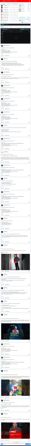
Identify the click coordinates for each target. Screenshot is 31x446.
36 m (4, 46)
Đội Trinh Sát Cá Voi (6, 45)
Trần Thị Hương (23, 5)
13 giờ (4, 358)
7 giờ (4, 192)
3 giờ (4, 99)
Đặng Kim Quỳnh (23, 11)
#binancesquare (3, 185)
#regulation (10, 185)
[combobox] (10, 1)
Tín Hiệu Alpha (6, 151)
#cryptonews (7, 185)
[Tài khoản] (29, 1)
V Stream (5, 314)
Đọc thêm (2, 67)
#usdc (9, 294)
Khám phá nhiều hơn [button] (3, 444)
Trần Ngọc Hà (22, 8)
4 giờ (4, 126)
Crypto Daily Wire (6, 400)
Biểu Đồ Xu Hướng (22, 29)
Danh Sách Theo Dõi (27, 29)
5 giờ (4, 139)
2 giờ (4, 86)
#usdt (11, 294)
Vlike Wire (5, 58)
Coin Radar (5, 125)
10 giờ (4, 275)
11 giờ (4, 315)
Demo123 (22, 20)
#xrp (9, 224)
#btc (9, 237)
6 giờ (4, 179)
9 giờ (4, 219)
